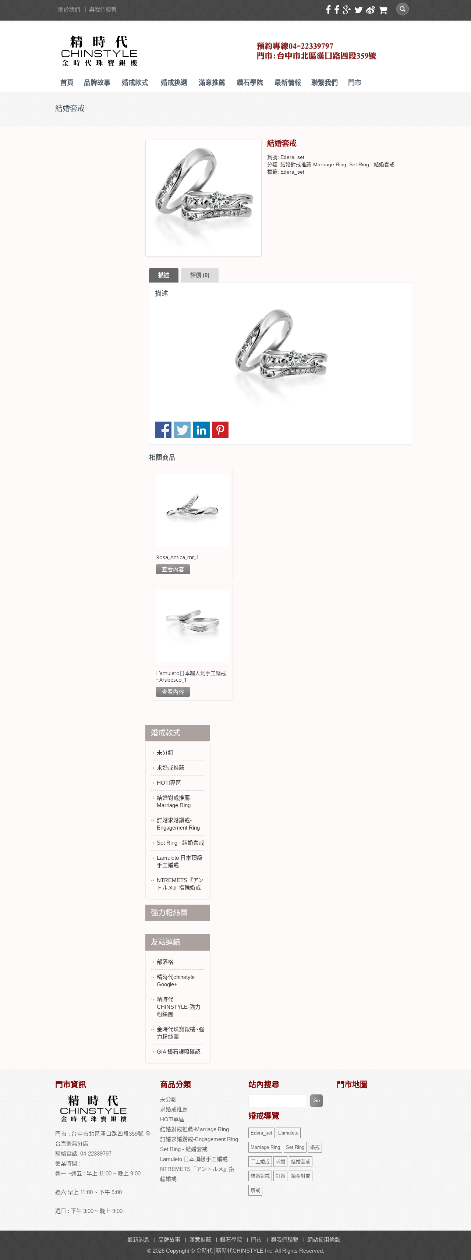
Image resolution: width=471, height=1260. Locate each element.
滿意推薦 (212, 82)
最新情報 (288, 82)
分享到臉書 (163, 430)
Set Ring (295, 1147)
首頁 (67, 82)
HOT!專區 (169, 783)
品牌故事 (97, 82)
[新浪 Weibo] (371, 10)
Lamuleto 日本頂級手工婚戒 (194, 1159)
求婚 (280, 1161)
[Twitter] (359, 10)
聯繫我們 (324, 82)
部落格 (165, 962)
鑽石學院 (250, 82)
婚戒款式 (135, 82)
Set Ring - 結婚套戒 (371, 164)
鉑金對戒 (300, 1176)
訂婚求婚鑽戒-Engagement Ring (199, 1139)
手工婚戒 (260, 1161)
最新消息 (138, 1239)
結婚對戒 (260, 1176)
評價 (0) (199, 275)
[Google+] (348, 10)
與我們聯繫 (103, 9)
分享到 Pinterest (220, 430)
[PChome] (384, 10)
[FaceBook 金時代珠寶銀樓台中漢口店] (329, 10)
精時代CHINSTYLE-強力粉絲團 (179, 1006)
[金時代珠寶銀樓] (99, 48)
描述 (163, 275)
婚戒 (315, 1147)
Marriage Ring (265, 1147)
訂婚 (280, 1176)
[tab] (163, 275)
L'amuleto (288, 1133)
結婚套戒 (300, 1161)
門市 (354, 82)
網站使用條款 (323, 1239)
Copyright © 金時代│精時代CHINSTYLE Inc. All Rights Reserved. (245, 1250)
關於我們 (69, 9)
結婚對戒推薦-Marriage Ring (313, 164)
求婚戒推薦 (170, 767)
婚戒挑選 (174, 82)
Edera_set (292, 172)
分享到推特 (182, 430)
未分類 (165, 752)
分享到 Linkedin (201, 430)
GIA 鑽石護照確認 (179, 1051)
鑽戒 (255, 1190)
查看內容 (173, 569)
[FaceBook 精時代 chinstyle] (337, 10)
